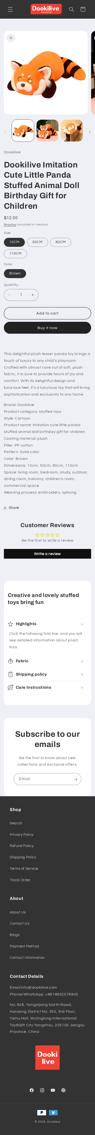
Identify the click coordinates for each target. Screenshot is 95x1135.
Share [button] (14, 508)
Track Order (20, 880)
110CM (15, 253)
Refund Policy (21, 846)
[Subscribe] (75, 779)
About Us (18, 912)
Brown (15, 273)
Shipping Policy (23, 857)
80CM (61, 242)
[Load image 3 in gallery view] (72, 130)
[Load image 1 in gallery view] (23, 130)
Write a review (47, 554)
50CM (37, 242)
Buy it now (48, 328)
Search (16, 823)
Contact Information (27, 958)
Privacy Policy (22, 835)
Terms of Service (24, 868)
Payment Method (24, 946)
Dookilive (53, 1121)
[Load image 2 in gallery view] (47, 130)
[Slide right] (89, 131)
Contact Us (19, 923)
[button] (10, 9)
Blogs (14, 935)
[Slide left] (5, 131)
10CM (14, 242)
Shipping (10, 224)
